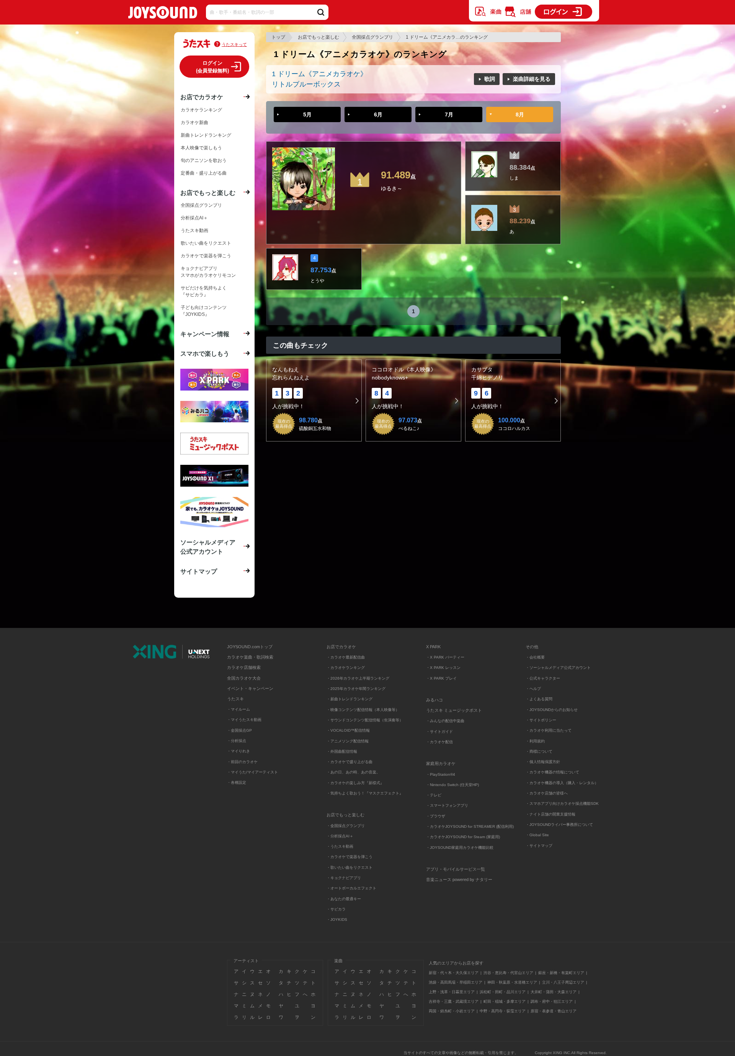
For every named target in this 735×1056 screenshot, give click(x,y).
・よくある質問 (540, 699)
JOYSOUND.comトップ (250, 646)
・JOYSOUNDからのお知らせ (552, 710)
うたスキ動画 (194, 230)
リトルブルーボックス (306, 84)
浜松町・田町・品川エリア (503, 992)
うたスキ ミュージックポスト (454, 710)
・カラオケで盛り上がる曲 (349, 762)
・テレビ (433, 795)
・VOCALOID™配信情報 (348, 730)
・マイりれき (238, 751)
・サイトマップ (539, 845)
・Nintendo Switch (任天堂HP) (452, 785)
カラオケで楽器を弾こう (206, 255)
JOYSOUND (162, 14)
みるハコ (434, 700)
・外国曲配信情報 (342, 751)
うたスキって (234, 44)
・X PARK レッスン (443, 667)
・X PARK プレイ (441, 678)
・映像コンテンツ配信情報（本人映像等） (363, 710)
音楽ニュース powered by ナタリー (459, 879)
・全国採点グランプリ (346, 826)
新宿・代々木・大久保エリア (454, 973)
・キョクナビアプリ (344, 878)
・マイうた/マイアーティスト (252, 772)
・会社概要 (535, 657)
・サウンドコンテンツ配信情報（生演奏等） (365, 720)
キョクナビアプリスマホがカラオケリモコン (208, 272)
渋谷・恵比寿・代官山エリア (508, 973)
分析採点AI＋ (194, 218)
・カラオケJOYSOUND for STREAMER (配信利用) (470, 826)
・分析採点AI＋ (340, 836)
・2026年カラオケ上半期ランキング (358, 678)
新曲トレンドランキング (206, 135)
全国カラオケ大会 (244, 678)
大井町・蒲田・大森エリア (554, 992)
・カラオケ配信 (439, 742)
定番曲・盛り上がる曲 (204, 173)
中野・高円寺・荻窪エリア (503, 1011)
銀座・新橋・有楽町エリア (561, 973)
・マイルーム (238, 709)
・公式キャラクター (543, 678)
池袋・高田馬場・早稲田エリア (455, 982)
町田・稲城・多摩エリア (504, 1001)
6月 (378, 114)
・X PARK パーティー (445, 657)
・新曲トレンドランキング (349, 699)
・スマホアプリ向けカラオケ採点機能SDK (562, 803)
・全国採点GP (239, 730)
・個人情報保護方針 (543, 762)
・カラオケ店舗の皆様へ (547, 793)
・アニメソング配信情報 (348, 741)
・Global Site (537, 835)
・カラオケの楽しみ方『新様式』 (355, 783)
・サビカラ (336, 909)
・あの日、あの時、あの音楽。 (353, 772)
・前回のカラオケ (242, 762)
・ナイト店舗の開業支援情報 (550, 814)
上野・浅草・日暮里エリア (452, 992)
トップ (278, 37)
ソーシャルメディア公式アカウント (207, 547)
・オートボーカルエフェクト (351, 888)
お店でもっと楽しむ (318, 37)
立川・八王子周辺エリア (563, 982)
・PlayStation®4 (440, 774)
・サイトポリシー (541, 720)
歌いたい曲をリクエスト (206, 243)
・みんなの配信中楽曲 (445, 721)
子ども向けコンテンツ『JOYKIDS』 (204, 311)
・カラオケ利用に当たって (549, 730)
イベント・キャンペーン (250, 688)
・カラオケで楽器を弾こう (349, 857)
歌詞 (489, 79)
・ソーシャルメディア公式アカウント (558, 667)
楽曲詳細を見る (531, 79)
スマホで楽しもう (204, 353)
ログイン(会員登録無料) (212, 67)
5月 (307, 114)
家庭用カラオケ (441, 763)
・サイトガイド (439, 731)
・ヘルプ (533, 689)
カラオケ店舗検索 (244, 667)
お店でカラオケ (201, 96)
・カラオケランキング (346, 667)
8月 (520, 114)
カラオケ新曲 (194, 122)
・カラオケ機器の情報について (552, 772)
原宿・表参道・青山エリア (554, 1011)
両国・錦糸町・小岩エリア (452, 1011)
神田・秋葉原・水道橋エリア (512, 982)
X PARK (433, 646)
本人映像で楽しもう (201, 147)
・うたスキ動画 (340, 846)
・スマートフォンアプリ (447, 805)
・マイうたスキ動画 (244, 720)
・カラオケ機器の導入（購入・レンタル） (562, 783)
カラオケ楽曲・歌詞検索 (250, 657)
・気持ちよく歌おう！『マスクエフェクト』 (365, 793)
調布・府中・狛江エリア (552, 1001)
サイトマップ (198, 571)
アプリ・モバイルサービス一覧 (455, 869)
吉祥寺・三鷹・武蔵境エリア (454, 1001)
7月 (449, 114)
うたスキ (235, 698)
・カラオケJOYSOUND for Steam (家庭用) (463, 837)
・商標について (539, 751)
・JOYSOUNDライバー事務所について (559, 824)
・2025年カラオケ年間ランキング (356, 689)
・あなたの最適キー (344, 899)
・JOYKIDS (337, 919)
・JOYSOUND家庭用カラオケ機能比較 (459, 847)
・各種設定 (236, 782)
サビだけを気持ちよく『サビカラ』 (204, 291)
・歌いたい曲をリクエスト (349, 867)
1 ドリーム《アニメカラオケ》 (319, 74)
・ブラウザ (435, 816)
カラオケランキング (201, 110)
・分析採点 (236, 741)
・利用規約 (535, 741)
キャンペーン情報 (204, 333)
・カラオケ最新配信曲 (346, 657)
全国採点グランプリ (372, 37)
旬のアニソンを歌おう (204, 160)
